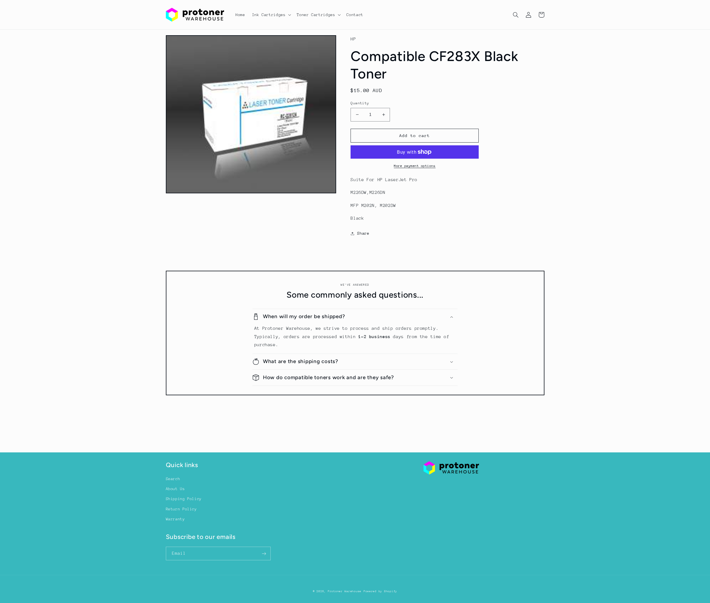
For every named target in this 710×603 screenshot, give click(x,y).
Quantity (360, 103)
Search (173, 479)
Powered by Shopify (380, 591)
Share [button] (363, 233)
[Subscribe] (263, 553)
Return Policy (181, 509)
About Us (175, 489)
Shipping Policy (184, 498)
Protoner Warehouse (344, 591)
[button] (270, 15)
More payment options (415, 166)
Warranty (175, 519)
